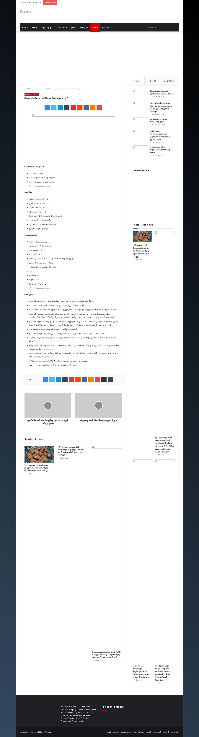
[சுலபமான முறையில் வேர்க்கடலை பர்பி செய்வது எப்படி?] (140, 150)
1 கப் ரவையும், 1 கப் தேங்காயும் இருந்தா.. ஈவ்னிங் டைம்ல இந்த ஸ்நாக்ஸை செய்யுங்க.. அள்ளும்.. (37, 468)
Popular (136, 81)
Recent (152, 81)
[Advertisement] (126, 14)
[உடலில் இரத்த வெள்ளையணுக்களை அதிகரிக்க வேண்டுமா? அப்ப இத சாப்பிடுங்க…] (140, 135)
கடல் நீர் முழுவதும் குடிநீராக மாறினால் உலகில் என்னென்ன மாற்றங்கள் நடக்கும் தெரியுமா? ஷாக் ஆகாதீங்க (162, 672)
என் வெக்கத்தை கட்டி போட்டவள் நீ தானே (158, 120)
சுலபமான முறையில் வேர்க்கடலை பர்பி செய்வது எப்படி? (160, 149)
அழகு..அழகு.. (46, 27)
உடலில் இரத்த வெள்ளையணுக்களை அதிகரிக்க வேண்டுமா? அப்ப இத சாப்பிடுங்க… (161, 135)
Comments (169, 81)
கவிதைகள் (84, 27)
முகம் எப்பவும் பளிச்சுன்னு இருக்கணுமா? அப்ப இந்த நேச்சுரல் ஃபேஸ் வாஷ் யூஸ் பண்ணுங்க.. (141, 671)
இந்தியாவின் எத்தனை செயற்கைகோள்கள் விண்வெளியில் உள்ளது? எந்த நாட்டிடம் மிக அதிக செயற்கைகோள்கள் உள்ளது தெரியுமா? (164, 444)
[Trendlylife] (25, 11)
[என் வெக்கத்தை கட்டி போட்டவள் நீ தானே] (140, 123)
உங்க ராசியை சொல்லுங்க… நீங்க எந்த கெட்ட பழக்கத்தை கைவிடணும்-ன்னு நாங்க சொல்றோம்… (161, 107)
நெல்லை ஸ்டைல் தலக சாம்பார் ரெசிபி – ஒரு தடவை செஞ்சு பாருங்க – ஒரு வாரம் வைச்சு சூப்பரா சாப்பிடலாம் (106, 654)
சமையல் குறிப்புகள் (40, 89)
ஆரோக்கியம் (60, 27)
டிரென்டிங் (105, 27)
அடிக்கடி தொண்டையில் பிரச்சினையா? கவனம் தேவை (161, 92)
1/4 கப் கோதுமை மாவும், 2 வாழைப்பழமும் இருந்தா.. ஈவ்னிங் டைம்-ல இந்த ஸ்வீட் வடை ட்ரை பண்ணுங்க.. (71, 451)
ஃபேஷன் (34, 27)
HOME (25, 27)
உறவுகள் (73, 27)
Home (28, 89)
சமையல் (95, 27)
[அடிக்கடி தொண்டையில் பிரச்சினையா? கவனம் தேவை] (140, 95)
